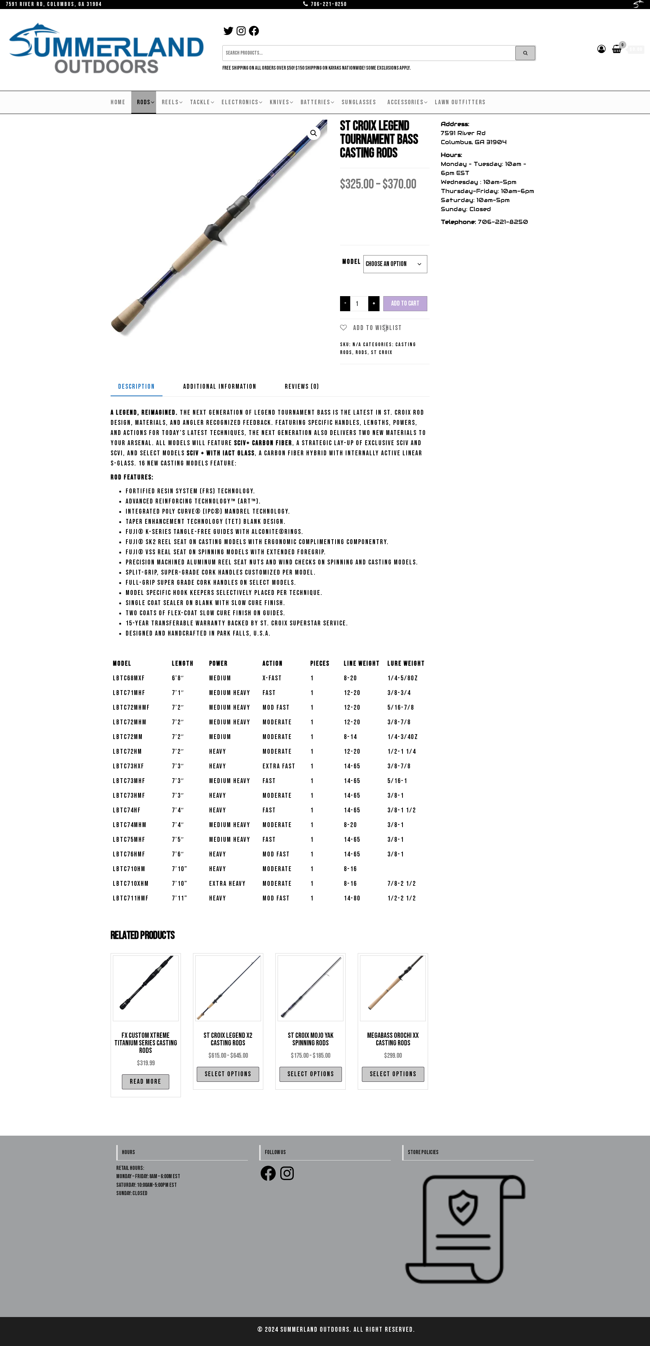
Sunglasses (359, 102)
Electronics (240, 102)
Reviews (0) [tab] (302, 387)
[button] (313, 133)
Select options (228, 1074)
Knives (279, 102)
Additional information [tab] (220, 387)
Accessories (405, 102)
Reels (170, 102)
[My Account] (601, 49)
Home (118, 102)
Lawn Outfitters (460, 102)
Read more (145, 1082)
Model (351, 262)
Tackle (200, 102)
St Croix (382, 352)
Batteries (315, 102)
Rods (143, 102)
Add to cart (405, 303)
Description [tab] (136, 387)
